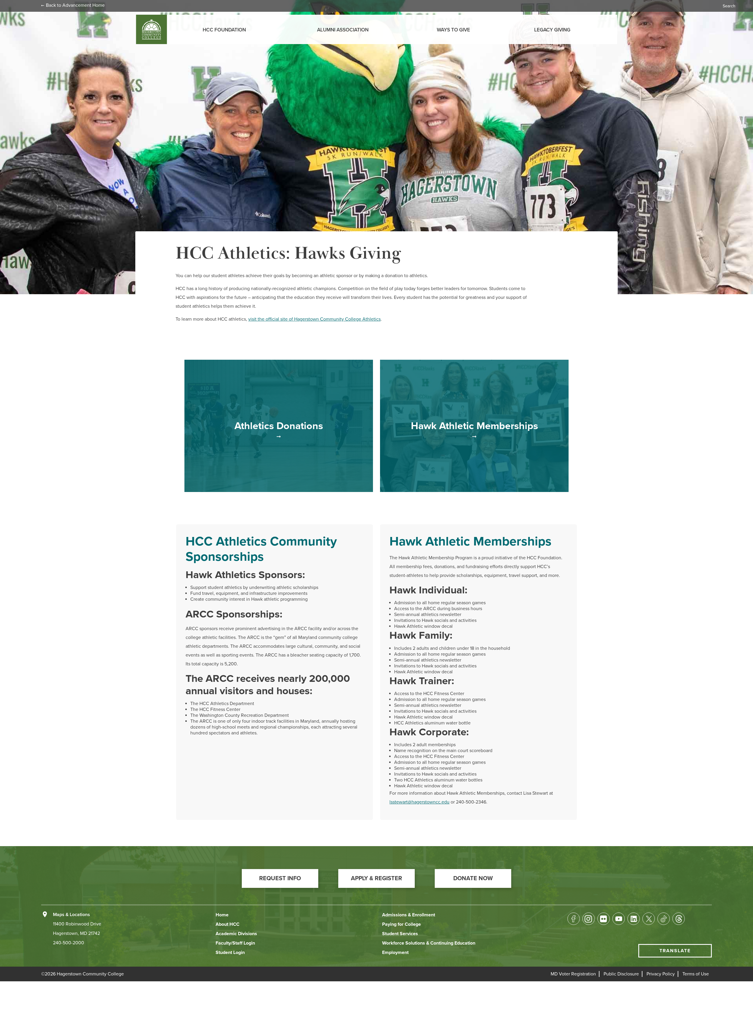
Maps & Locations (71, 915)
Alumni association (343, 30)
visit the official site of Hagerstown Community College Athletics (314, 319)
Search (729, 6)
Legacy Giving (552, 30)
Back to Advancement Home (75, 5)
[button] (280, 878)
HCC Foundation (224, 30)
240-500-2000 (68, 943)
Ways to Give (453, 30)
